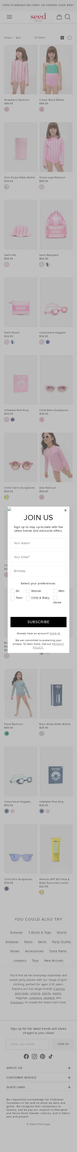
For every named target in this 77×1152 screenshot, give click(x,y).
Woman (36, 591)
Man (62, 591)
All (17, 591)
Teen (19, 598)
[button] (65, 510)
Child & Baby (40, 598)
